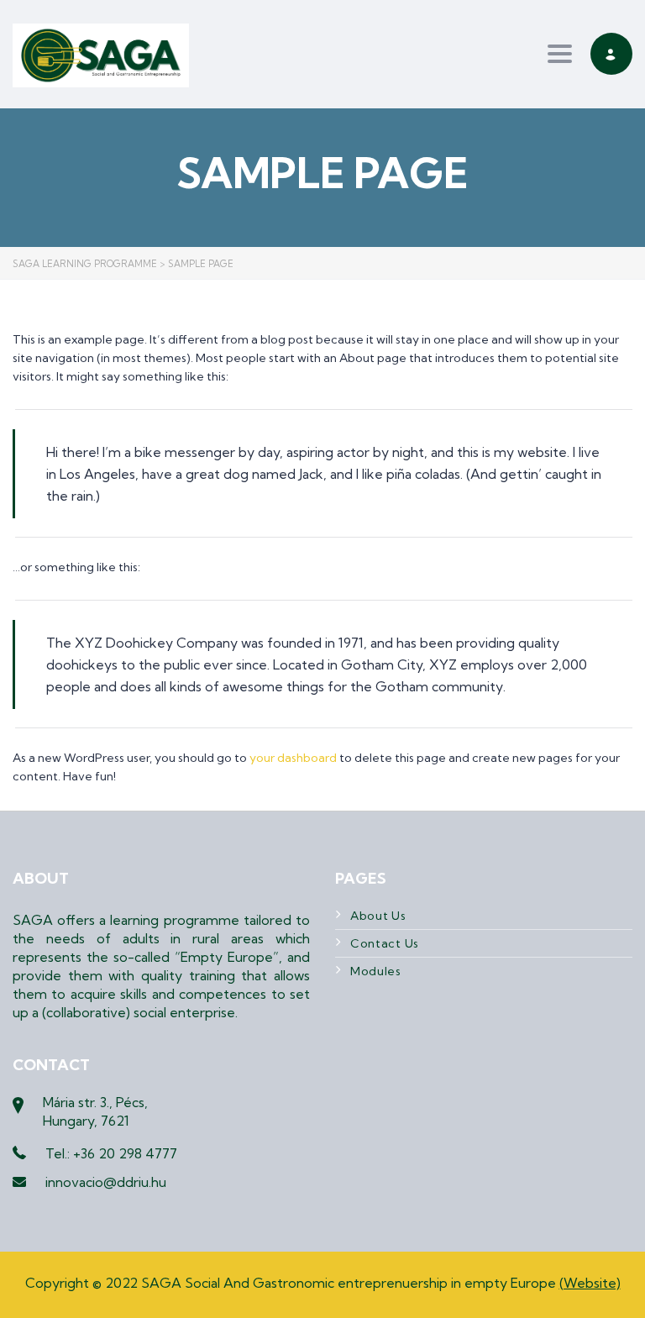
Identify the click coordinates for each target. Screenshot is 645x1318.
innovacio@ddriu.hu (105, 1182)
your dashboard (293, 757)
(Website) (590, 1282)
